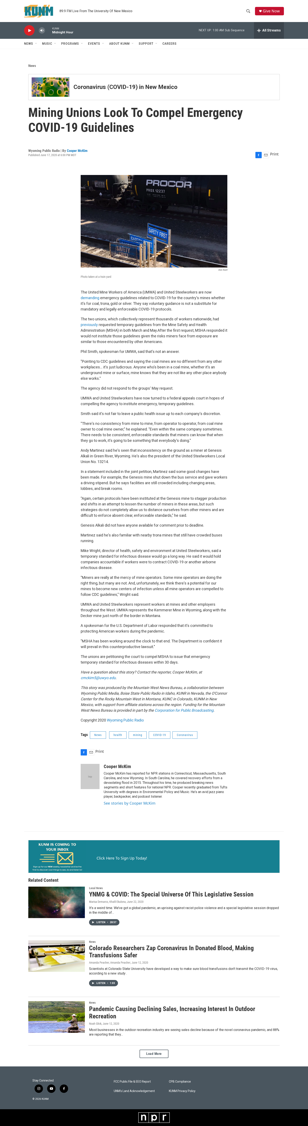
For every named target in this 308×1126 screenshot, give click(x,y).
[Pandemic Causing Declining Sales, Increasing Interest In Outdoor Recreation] (56, 1017)
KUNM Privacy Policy (182, 1091)
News (28, 43)
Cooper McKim (77, 151)
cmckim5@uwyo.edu (98, 678)
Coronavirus (185, 735)
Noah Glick (95, 1023)
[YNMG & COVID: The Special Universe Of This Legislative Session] (56, 902)
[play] (29, 30)
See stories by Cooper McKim (129, 803)
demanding (90, 298)
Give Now (271, 11)
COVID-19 (159, 735)
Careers (169, 43)
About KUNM (119, 43)
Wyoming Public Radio (125, 720)
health (118, 735)
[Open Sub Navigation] (36, 43)
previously (90, 324)
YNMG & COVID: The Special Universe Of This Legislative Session (171, 894)
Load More (154, 1054)
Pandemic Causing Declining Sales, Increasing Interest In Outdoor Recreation (172, 1012)
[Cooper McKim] (90, 776)
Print (274, 154)
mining (137, 735)
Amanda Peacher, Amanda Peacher (109, 962)
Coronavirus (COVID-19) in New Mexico (125, 87)
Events (94, 43)
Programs (70, 43)
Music (47, 43)
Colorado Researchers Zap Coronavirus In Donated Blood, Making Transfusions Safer (171, 951)
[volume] (41, 30)
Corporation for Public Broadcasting (184, 710)
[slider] (48, 30)
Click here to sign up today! (122, 858)
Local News (96, 888)
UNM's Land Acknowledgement (134, 1091)
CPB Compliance (180, 1081)
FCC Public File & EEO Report (132, 1081)
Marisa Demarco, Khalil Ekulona (107, 901)
